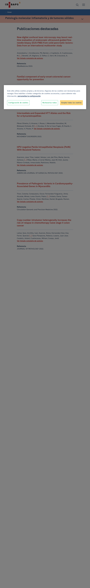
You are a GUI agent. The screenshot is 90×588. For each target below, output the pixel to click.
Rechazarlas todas (49, 102)
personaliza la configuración (29, 96)
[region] (45, 97)
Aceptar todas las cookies (71, 102)
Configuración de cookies (18, 102)
